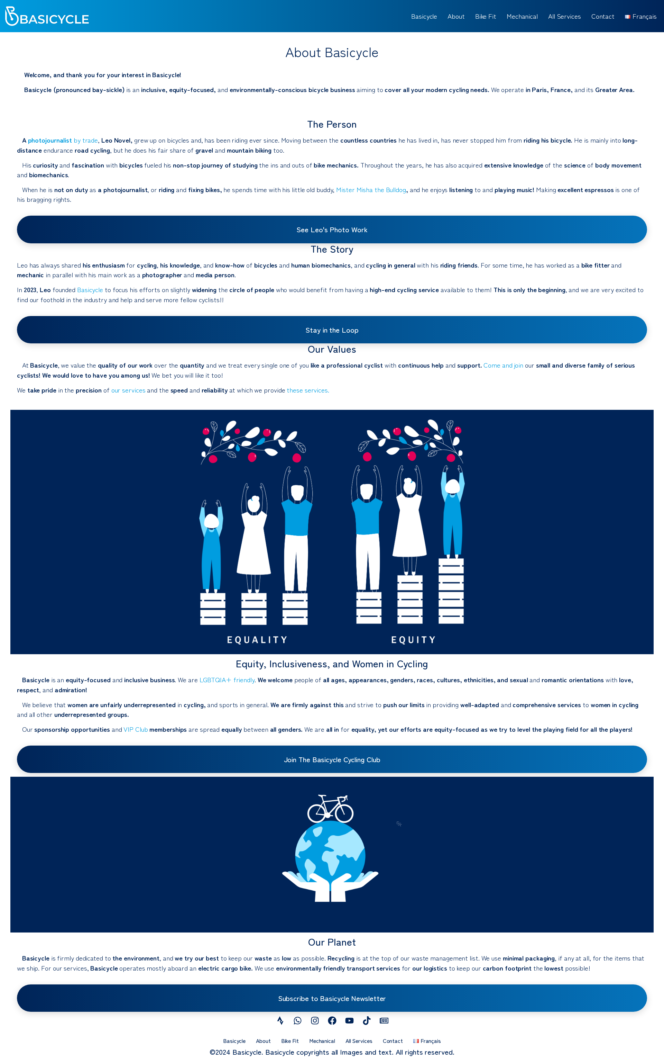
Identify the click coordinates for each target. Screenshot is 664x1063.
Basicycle (424, 15)
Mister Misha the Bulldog (371, 189)
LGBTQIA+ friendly (227, 679)
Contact (603, 15)
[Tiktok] (366, 1020)
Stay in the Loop (331, 329)
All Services (564, 15)
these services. (308, 389)
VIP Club (136, 728)
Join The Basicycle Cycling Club (332, 759)
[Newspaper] (384, 1020)
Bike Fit (485, 15)
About (456, 15)
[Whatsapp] (297, 1020)
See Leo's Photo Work (331, 229)
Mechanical (522, 15)
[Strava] (280, 1020)
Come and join (503, 364)
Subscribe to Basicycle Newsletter (332, 998)
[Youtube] (349, 1020)
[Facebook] (332, 1020)
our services (128, 389)
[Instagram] (314, 1020)
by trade (63, 139)
